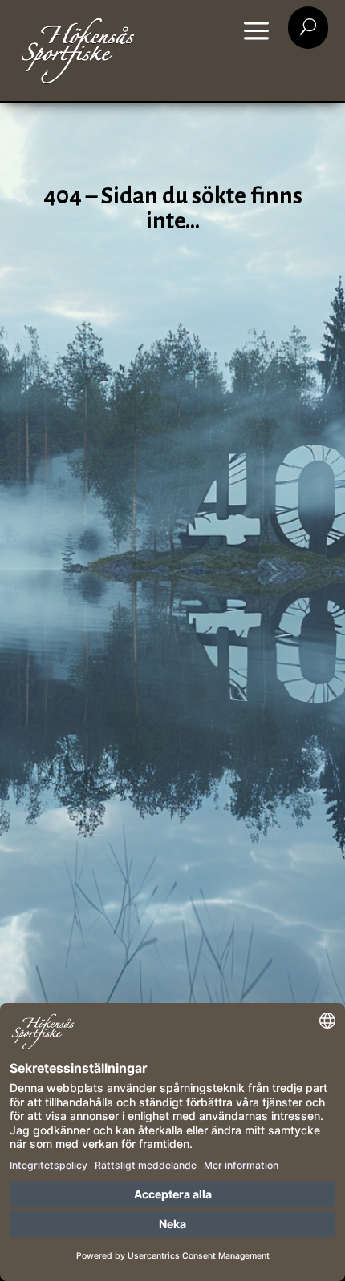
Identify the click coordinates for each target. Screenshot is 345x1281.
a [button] (256, 32)
